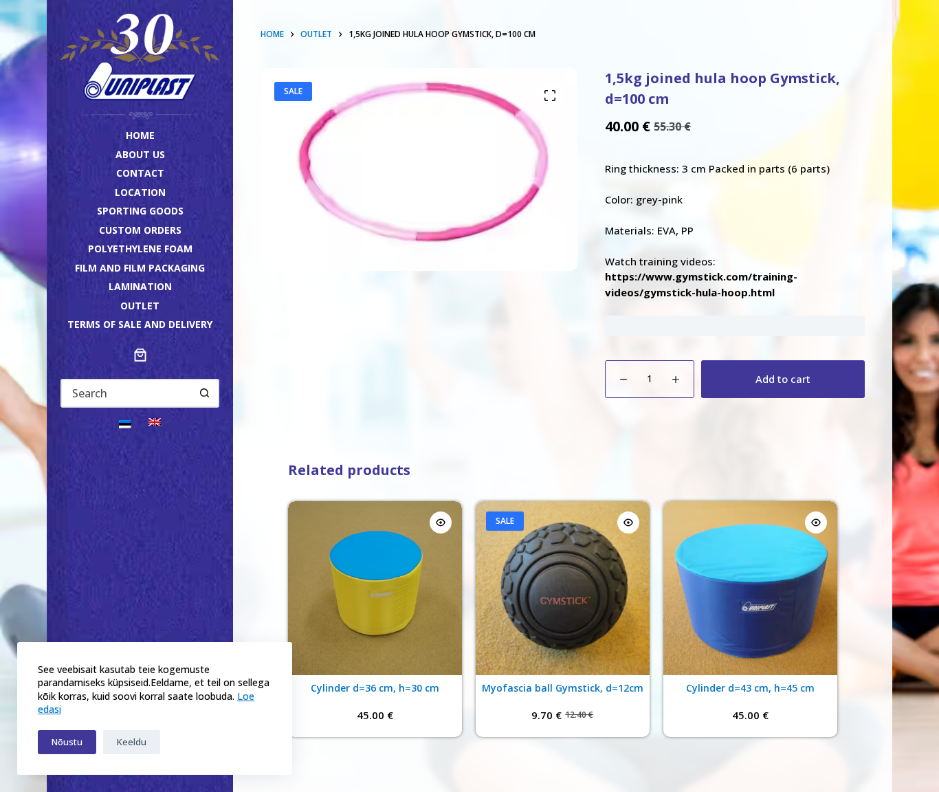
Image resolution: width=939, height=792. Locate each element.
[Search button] (205, 393)
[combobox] (126, 393)
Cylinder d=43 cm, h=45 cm (750, 687)
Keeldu (131, 742)
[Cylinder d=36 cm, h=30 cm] (375, 588)
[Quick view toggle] (441, 523)
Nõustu (67, 742)
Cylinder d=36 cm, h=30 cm (375, 687)
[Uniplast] (139, 56)
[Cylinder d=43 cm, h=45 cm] (750, 588)
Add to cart (782, 379)
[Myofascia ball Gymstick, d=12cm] (563, 588)
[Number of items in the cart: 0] (140, 355)
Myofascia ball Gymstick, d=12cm (562, 687)
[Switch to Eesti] (125, 423)
